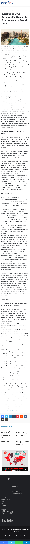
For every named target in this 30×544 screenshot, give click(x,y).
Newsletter (4, 497)
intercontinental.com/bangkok (9, 410)
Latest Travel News (11, 10)
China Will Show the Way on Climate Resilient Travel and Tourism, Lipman (21, 433)
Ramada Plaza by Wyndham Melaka (6, 440)
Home (4, 10)
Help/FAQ (3, 503)
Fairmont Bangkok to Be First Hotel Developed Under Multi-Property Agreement (7, 434)
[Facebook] (2, 416)
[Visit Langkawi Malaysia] (7, 3)
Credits (3, 501)
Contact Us (15, 486)
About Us (14, 490)
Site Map (3, 505)
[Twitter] (6, 416)
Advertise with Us (5, 499)
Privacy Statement (17, 493)
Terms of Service (16, 491)
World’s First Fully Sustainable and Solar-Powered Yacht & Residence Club (22, 442)
